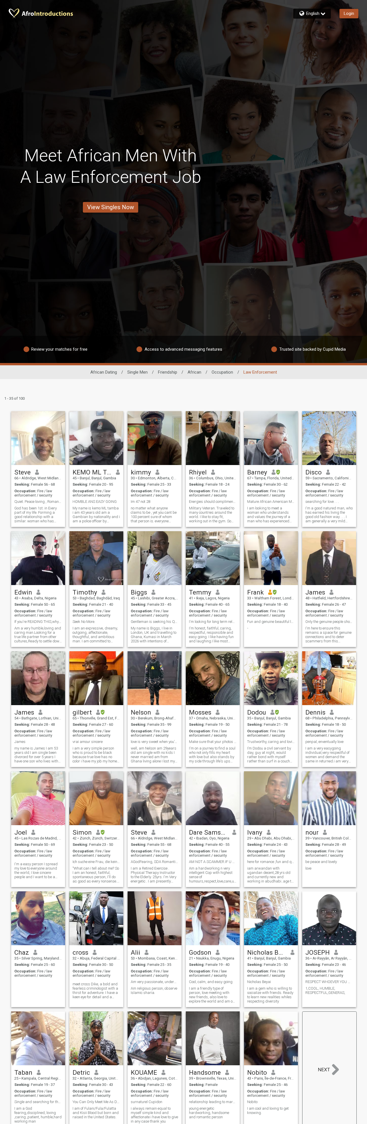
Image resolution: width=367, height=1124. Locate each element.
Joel (20, 832)
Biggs (139, 592)
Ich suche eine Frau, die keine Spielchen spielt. (96, 862)
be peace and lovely (321, 862)
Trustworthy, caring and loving (271, 741)
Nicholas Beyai (266, 952)
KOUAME (144, 1072)
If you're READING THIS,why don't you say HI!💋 (38, 621)
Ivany (254, 832)
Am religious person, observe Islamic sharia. (154, 990)
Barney (257, 472)
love (308, 868)
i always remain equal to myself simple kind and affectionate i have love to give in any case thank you (154, 1114)
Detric (81, 1072)
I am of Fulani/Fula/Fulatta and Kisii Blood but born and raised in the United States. (96, 1112)
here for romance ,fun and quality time (271, 862)
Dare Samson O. (208, 832)
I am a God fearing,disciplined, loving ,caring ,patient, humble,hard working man (38, 1114)
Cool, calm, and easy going (211, 982)
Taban (23, 1072)
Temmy (200, 592)
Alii (135, 952)
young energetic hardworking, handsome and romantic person (209, 1112)
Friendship (167, 372)
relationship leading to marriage (213, 1102)
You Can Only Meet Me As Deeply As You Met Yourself (96, 1102)
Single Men (137, 372)
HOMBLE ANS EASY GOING (95, 501)
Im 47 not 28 (140, 501)
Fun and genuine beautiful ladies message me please (271, 621)
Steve (22, 472)
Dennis (315, 712)
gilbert (82, 712)
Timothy (85, 592)
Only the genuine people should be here (329, 621)
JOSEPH (317, 952)
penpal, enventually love (324, 741)
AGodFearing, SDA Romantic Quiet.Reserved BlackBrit (154, 862)
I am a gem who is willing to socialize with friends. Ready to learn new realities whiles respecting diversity (270, 994)
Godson (200, 952)
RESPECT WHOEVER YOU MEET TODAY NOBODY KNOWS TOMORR (329, 982)
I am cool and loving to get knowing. (268, 1110)
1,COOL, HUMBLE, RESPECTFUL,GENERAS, (325, 990)
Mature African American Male (271, 501)
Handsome (205, 1072)
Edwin (23, 592)
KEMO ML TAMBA (92, 472)
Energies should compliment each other (213, 501)
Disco (313, 472)
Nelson (141, 712)
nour (312, 832)
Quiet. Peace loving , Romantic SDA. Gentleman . (38, 501)
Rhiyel (198, 472)
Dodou (256, 712)
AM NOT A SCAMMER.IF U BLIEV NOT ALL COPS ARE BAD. (213, 862)
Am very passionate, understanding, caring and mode (154, 982)
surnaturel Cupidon (146, 1102)
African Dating (103, 372)
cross (80, 952)
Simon (82, 832)
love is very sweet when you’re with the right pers (154, 741)
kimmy (141, 472)
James (315, 592)
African (194, 372)
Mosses (200, 712)
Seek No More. (84, 621)
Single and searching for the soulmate (38, 1102)
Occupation (222, 372)
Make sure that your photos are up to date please (213, 741)
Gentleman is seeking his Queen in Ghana (154, 621)
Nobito (257, 1072)
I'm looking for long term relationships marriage (213, 621)
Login (349, 13)
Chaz (21, 952)
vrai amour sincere (88, 741)
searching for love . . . (322, 501)
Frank (255, 592)
